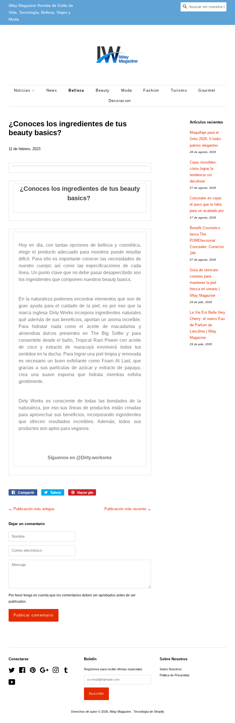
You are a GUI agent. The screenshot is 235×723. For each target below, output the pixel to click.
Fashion (151, 90)
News (51, 90)
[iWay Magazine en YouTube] (12, 683)
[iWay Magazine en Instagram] (55, 671)
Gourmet (206, 90)
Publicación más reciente (125, 509)
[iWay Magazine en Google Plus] (44, 671)
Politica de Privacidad (174, 675)
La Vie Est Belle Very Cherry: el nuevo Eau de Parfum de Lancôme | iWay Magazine (207, 325)
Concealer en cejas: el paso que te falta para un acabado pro (207, 204)
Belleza (76, 90)
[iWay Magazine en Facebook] (22, 671)
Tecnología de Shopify (149, 711)
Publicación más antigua (33, 509)
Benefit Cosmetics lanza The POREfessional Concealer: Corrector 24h (207, 240)
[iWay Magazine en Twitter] (12, 671)
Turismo (179, 90)
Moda (126, 90)
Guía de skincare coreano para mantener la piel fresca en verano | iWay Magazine (205, 282)
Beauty (103, 90)
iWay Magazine (121, 711)
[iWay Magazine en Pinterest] (33, 671)
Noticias (23, 90)
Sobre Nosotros (171, 669)
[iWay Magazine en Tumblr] (66, 671)
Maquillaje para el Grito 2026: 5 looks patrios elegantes (205, 138)
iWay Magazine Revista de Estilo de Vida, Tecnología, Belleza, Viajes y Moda (41, 12)
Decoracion (120, 101)
